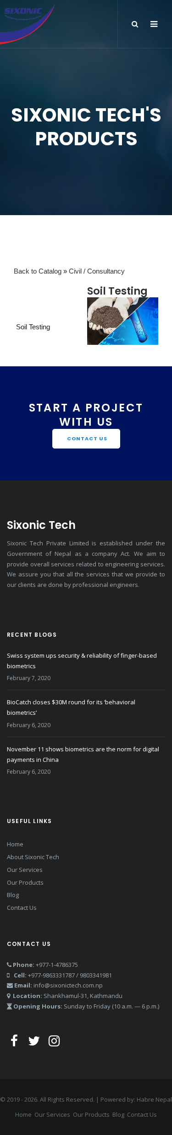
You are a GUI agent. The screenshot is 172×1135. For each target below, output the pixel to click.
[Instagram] (54, 1040)
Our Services (25, 870)
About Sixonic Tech (33, 857)
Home (15, 844)
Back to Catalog (38, 271)
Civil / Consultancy (97, 271)
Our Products (25, 882)
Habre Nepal (154, 1099)
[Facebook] (16, 1040)
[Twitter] (34, 1040)
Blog (13, 895)
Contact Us (22, 907)
